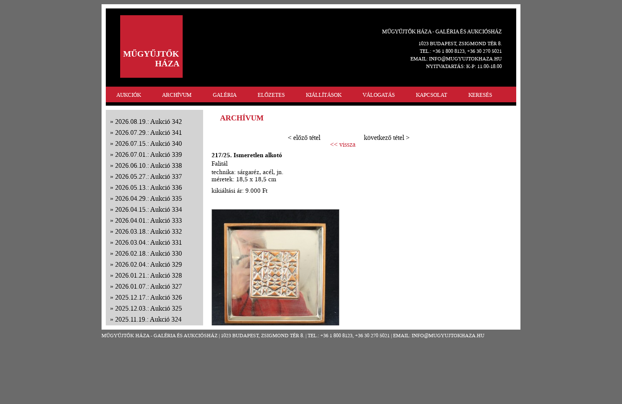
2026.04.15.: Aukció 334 (148, 209)
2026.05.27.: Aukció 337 (148, 176)
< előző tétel (304, 137)
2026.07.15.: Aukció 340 (148, 143)
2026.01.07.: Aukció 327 (148, 286)
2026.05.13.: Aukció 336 (148, 187)
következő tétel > (387, 137)
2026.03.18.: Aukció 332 (148, 231)
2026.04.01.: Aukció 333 (148, 220)
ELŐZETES (271, 94)
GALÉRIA (225, 94)
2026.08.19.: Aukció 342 (148, 121)
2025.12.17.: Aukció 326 (148, 297)
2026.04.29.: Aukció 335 (148, 198)
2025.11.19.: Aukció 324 (148, 319)
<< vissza (342, 144)
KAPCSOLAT (431, 94)
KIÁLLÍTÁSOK (323, 94)
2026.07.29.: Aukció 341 (148, 132)
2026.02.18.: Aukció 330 (148, 253)
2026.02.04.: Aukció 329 (148, 264)
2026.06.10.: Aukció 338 (148, 165)
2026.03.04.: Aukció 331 (148, 242)
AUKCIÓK (128, 94)
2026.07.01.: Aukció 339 (148, 154)
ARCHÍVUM (177, 94)
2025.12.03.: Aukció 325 (148, 308)
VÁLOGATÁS (379, 94)
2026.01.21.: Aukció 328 (148, 275)
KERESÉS (480, 94)
